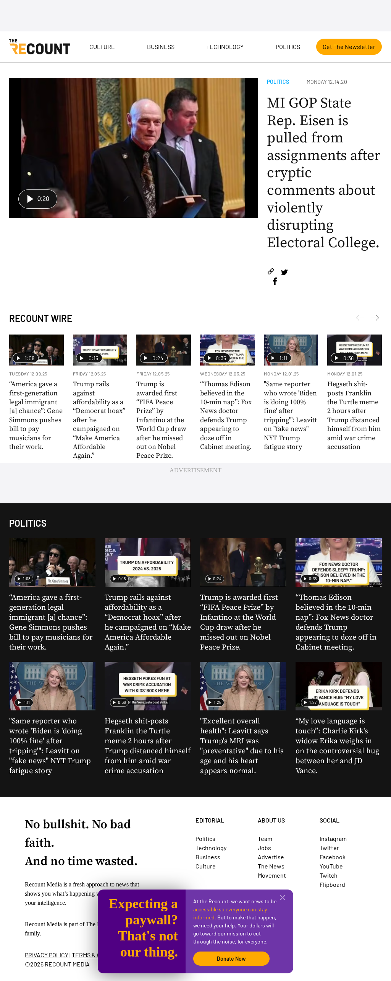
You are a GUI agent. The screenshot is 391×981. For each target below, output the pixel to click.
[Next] (360, 319)
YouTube (331, 866)
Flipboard (332, 884)
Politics (288, 46)
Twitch (329, 875)
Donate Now (231, 958)
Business (160, 46)
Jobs (264, 847)
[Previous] (375, 319)
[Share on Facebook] (275, 282)
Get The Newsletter (349, 46)
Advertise (271, 856)
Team (265, 838)
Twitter (329, 847)
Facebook (333, 856)
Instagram (333, 838)
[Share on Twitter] (284, 272)
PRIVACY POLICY (46, 954)
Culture (102, 46)
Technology (225, 46)
